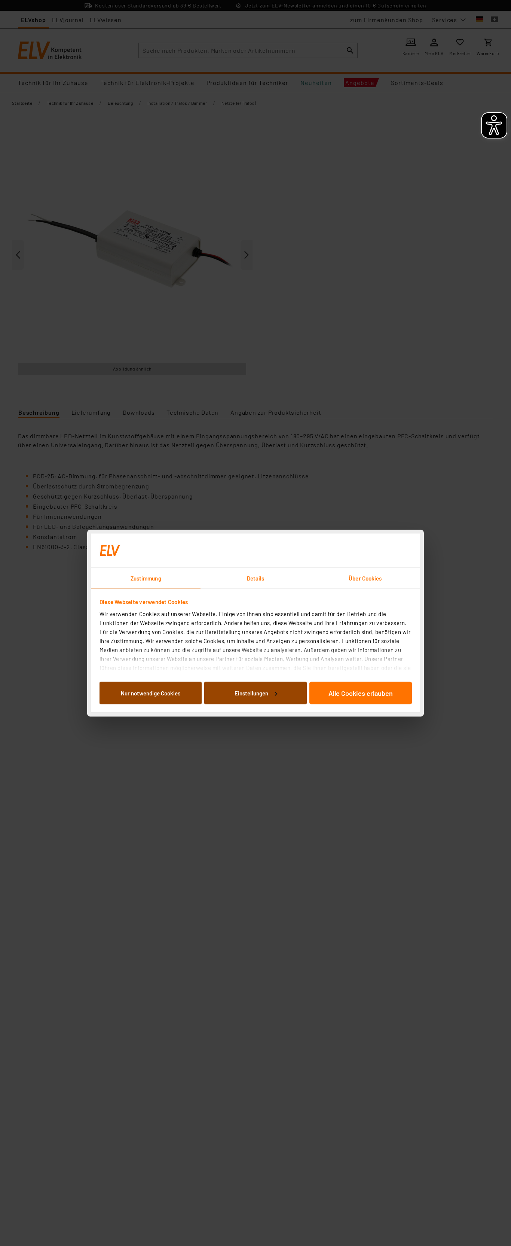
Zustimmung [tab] (146, 578)
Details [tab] (255, 578)
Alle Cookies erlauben (360, 693)
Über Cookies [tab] (365, 578)
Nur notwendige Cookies (150, 692)
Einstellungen (251, 692)
